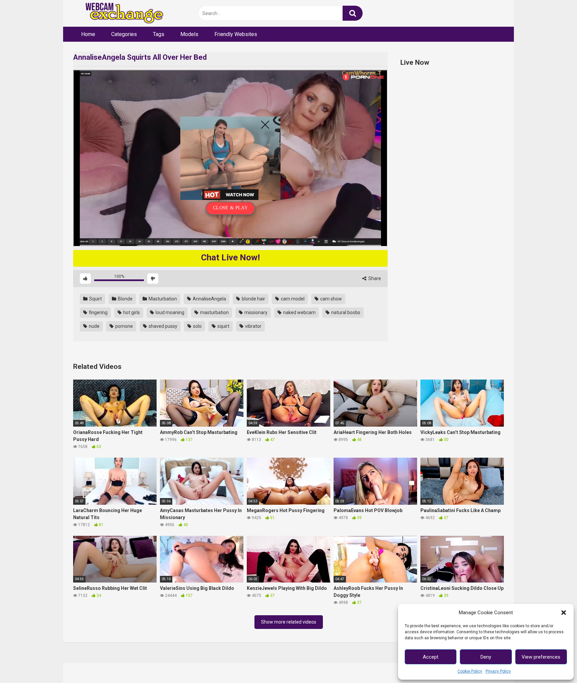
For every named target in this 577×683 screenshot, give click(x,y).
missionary (255, 312)
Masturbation (162, 298)
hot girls (131, 312)
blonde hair (253, 298)
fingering (98, 312)
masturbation (214, 312)
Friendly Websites (235, 34)
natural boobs (345, 312)
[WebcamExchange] (120, 13)
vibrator (252, 326)
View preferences (541, 657)
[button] (563, 612)
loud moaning (169, 312)
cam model (292, 298)
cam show (330, 298)
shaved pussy (162, 326)
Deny (485, 657)
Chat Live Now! (230, 257)
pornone (123, 326)
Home (88, 34)
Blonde (125, 298)
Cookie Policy (469, 671)
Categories (124, 34)
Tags (158, 34)
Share (374, 278)
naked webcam (299, 312)
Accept (430, 657)
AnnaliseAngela (209, 298)
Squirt (95, 298)
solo (197, 326)
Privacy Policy (498, 671)
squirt (222, 326)
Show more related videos (288, 622)
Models (189, 34)
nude (94, 326)
